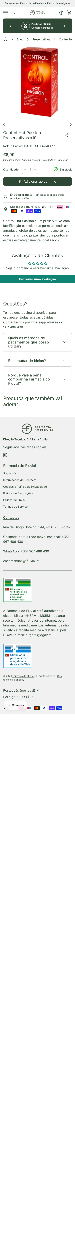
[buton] (21, 690)
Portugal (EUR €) (18, 696)
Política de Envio (14, 500)
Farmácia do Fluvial (23, 676)
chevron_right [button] (64, 26)
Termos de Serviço (15, 506)
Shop (20, 39)
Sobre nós (9, 473)
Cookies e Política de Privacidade (25, 486)
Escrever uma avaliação (37, 279)
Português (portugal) (21, 690)
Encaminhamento (31, 159)
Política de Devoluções (18, 493)
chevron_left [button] (10, 26)
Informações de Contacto (19, 480)
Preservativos (41, 39)
